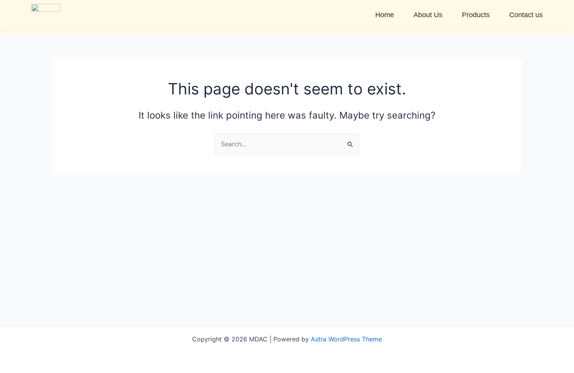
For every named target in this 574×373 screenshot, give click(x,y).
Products (476, 14)
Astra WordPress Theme (346, 339)
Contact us (526, 14)
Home (384, 14)
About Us (428, 14)
